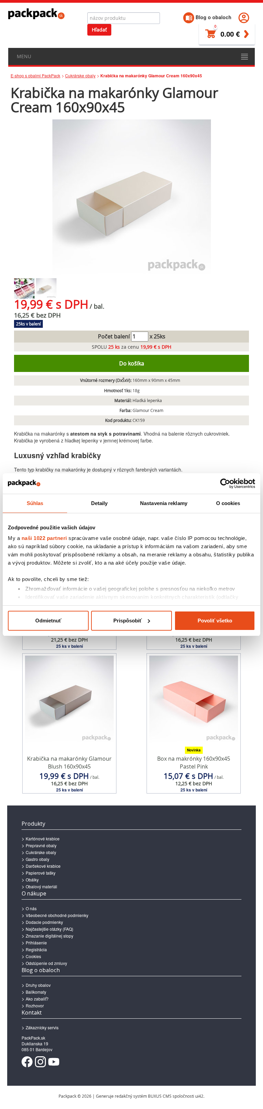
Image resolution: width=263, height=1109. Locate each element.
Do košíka (131, 363)
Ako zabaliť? (37, 999)
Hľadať (99, 29)
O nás (31, 908)
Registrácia (36, 949)
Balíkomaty (36, 992)
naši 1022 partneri (44, 538)
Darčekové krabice (43, 866)
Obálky (32, 879)
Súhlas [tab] (35, 503)
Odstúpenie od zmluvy (46, 963)
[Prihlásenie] (243, 17)
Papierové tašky (40, 873)
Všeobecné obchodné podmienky (57, 915)
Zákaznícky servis (42, 1027)
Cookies (33, 956)
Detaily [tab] (99, 503)
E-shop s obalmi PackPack (35, 75)
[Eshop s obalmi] (36, 13)
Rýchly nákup (69, 636)
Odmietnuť (48, 620)
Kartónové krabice (43, 838)
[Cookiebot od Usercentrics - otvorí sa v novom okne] (225, 483)
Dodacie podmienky (44, 922)
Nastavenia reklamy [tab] (163, 503)
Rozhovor (35, 1005)
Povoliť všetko (215, 620)
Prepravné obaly (41, 845)
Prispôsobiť (127, 620)
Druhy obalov (38, 985)
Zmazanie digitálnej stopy (49, 936)
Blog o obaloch (212, 17)
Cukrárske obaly (80, 75)
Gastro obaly (37, 859)
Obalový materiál (41, 886)
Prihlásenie (36, 942)
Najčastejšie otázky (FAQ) (49, 929)
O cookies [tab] (228, 503)
